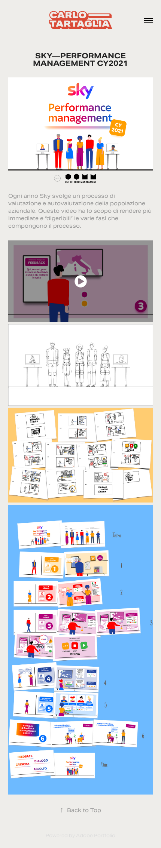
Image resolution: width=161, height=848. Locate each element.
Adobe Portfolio (95, 835)
